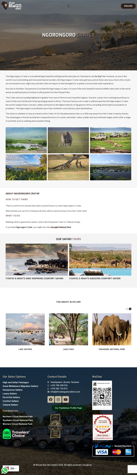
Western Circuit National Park (17, 424)
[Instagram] (58, 399)
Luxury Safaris (10, 393)
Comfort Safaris (11, 401)
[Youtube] (65, 399)
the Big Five (99, 76)
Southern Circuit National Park (18, 420)
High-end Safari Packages (16, 382)
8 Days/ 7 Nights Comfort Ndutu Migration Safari (36, 278)
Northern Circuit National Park (18, 416)
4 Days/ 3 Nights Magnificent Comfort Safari (97, 278)
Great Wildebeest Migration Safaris (20, 386)
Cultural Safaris (10, 405)
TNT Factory (98, 465)
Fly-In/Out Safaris (11, 397)
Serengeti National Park (61, 227)
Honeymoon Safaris (12, 390)
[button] (68, 6)
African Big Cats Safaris (103, 421)
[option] (36, 262)
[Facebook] (50, 399)
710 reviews (103, 429)
